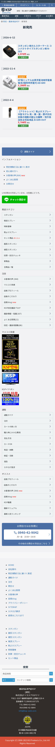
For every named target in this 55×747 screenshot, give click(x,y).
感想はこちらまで (16, 615)
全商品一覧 (8, 267)
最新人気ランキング (12, 513)
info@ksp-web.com (27, 710)
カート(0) (42, 5)
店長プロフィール (11, 290)
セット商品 (12, 238)
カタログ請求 (9, 467)
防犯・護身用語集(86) (13, 325)
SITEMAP (12, 607)
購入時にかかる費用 (12, 432)
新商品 (6, 261)
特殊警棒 (7, 226)
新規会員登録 (9, 5)
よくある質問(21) (11, 319)
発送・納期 (8, 449)
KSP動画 (7, 502)
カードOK (8, 444)
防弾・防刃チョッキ (12, 255)
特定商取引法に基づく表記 (20, 573)
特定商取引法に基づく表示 (18, 167)
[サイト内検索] (51, 680)
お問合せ (10, 183)
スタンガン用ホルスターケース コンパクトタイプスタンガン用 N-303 (35, 48)
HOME (11, 565)
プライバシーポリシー (18, 602)
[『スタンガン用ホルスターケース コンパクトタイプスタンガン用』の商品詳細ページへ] (10, 46)
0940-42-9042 (28, 534)
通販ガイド (8, 415)
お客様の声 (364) (11, 279)
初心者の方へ (12, 171)
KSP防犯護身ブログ (12, 308)
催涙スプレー (9, 220)
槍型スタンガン (10, 249)
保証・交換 (8, 455)
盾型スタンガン (10, 243)
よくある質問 (12, 179)
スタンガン (8, 214)
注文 (6, 420)
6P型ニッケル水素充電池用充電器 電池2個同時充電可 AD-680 (35, 81)
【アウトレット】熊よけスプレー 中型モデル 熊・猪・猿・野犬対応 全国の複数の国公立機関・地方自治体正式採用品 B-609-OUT (35, 115)
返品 (6, 461)
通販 (16, 16)
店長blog (10, 302)
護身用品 (5, 16)
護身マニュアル (10, 508)
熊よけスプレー (10, 232)
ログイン (25, 5)
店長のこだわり (10, 296)
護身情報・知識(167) (12, 313)
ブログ (38, 16)
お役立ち (27, 16)
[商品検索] (51, 673)
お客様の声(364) (13, 175)
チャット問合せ (15, 199)
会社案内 (49, 16)
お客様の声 (13, 594)
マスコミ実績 (9, 284)
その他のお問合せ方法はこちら (32, 543)
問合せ (11, 586)
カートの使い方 (10, 426)
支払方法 (7, 438)
